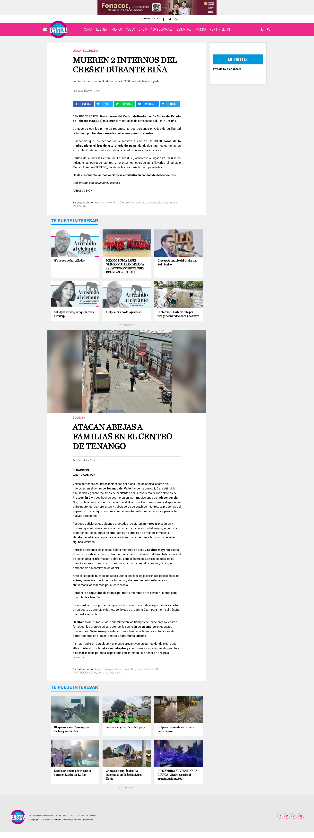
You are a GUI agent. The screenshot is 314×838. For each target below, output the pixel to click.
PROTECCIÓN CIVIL (85, 672)
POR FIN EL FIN (220, 29)
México (81, 815)
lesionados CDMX (148, 669)
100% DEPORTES (162, 29)
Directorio (48, 815)
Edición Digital (61, 815)
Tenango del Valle (110, 672)
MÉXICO (117, 29)
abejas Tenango (103, 669)
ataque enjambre (124, 669)
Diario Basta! (35, 815)
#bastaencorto (103, 202)
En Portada (91, 815)
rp (84, 206)
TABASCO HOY (82, 190)
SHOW (143, 29)
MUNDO (201, 29)
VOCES (130, 29)
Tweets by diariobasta (227, 68)
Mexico (77, 206)
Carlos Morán (138, 202)
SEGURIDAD (184, 29)
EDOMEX (101, 29)
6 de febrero (121, 202)
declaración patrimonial (163, 202)
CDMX (88, 29)
